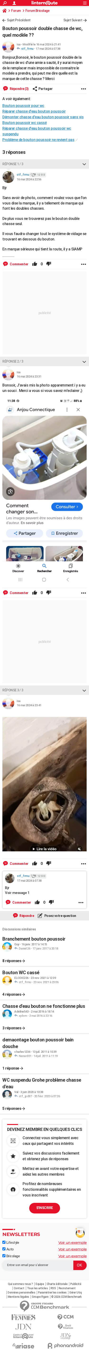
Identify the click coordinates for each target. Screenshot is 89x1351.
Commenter (18, 264)
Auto (9, 1249)
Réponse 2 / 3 (12, 361)
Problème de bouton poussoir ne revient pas (38, 140)
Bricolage (12, 1256)
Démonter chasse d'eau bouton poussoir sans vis (43, 117)
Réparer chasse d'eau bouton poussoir (34, 111)
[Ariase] (23, 1345)
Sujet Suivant (72, 20)
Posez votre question (60, 916)
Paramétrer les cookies (52, 1292)
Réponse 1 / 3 (12, 164)
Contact (19, 1288)
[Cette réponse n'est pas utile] (49, 264)
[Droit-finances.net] (66, 1327)
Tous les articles (37, 1288)
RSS (53, 1288)
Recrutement (67, 1288)
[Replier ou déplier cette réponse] (84, 164)
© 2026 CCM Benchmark (66, 1296)
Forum (16, 11)
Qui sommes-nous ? (20, 1284)
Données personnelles (21, 1292)
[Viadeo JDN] (66, 1336)
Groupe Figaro (40, 1296)
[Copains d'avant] (23, 1336)
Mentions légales (18, 1296)
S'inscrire (44, 1208)
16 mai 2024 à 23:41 (29, 705)
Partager (45, 89)
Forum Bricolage (37, 11)
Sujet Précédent (19, 20)
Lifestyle (12, 1242)
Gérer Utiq (75, 1292)
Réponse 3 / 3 (12, 690)
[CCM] (66, 1317)
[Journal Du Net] (23, 1327)
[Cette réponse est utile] (35, 264)
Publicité (75, 1284)
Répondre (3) (19, 89)
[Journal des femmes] (23, 1317)
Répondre (26, 916)
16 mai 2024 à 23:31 (29, 376)
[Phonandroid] (66, 1346)
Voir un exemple (72, 1242)
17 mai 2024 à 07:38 (48, 48)
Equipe (40, 1284)
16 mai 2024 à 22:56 (29, 179)
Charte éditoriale (57, 1284)
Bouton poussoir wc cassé (24, 122)
